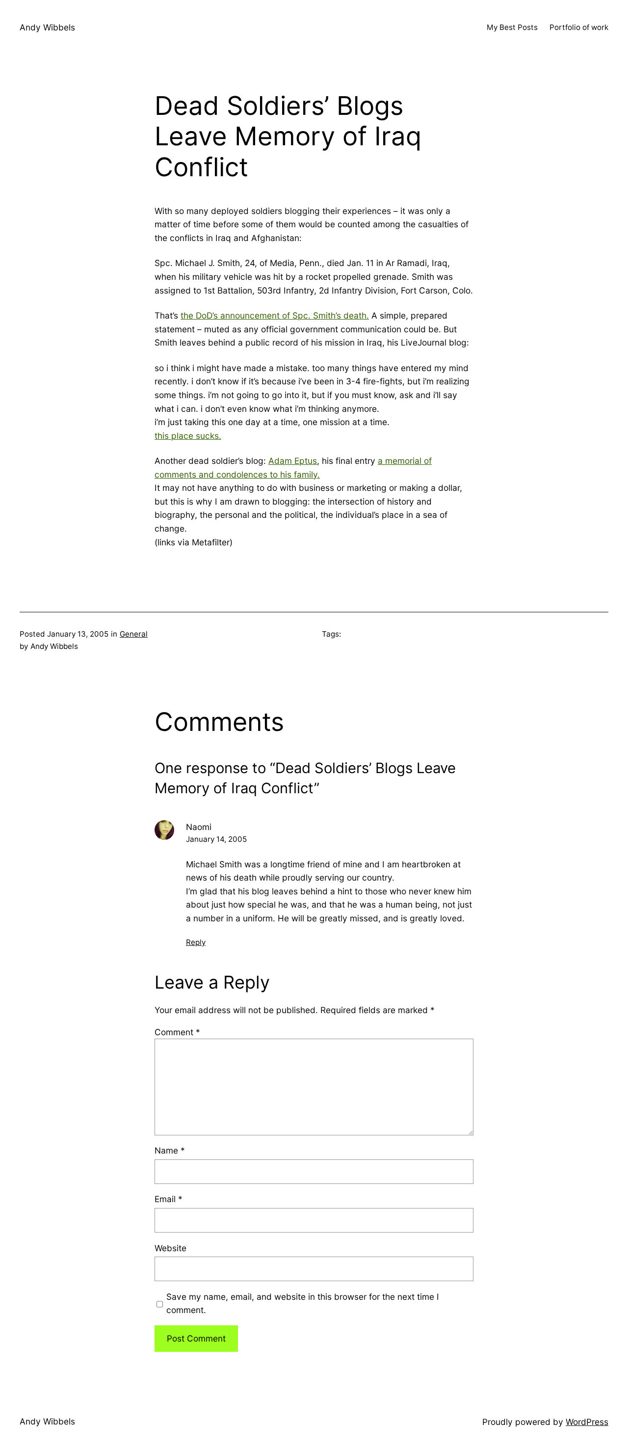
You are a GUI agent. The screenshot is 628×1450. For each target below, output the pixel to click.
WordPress (587, 1422)
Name (170, 1150)
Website (170, 1248)
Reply (196, 942)
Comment (177, 1032)
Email (169, 1199)
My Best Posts (512, 27)
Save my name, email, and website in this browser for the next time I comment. (302, 1303)
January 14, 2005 (216, 839)
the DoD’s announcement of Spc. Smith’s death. (275, 315)
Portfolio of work (579, 27)
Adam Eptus (292, 461)
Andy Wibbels (47, 27)
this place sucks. (188, 435)
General (134, 634)
